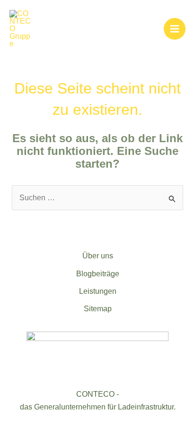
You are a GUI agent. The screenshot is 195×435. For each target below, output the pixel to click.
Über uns (97, 256)
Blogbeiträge (97, 274)
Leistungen (97, 291)
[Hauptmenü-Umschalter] (175, 29)
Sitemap (98, 309)
